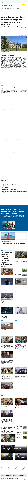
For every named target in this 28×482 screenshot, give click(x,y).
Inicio (1, 467)
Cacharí (14, 0)
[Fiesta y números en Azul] (21, 254)
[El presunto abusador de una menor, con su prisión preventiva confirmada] (7, 339)
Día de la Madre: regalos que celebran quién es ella (19, 427)
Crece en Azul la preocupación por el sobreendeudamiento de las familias (20, 318)
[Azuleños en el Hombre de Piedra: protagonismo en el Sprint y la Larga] (7, 296)
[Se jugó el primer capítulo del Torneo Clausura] (7, 310)
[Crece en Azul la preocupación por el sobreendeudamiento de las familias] (21, 310)
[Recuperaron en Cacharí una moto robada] (21, 281)
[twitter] (25, 0)
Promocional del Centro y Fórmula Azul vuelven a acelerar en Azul (7, 331)
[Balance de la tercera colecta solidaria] (7, 401)
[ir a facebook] (22, 478)
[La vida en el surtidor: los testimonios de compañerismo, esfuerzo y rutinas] (7, 385)
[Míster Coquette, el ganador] (7, 456)
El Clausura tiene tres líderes (19, 437)
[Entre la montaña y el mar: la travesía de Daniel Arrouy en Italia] (14, 236)
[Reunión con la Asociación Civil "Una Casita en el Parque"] (21, 401)
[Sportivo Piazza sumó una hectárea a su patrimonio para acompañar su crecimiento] (14, 225)
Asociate (24, 4)
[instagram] (25, 1)
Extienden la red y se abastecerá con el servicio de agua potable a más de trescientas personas (19, 432)
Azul (11, 0)
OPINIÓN (19, 8)
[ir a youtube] (25, 478)
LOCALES (6, 8)
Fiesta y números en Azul (5, 187)
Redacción (23, 467)
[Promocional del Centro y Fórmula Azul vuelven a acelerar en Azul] (7, 325)
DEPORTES (12, 8)
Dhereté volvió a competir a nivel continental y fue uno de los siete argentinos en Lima (18, 274)
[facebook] (24, 0)
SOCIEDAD (9, 8)
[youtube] (24, 1)
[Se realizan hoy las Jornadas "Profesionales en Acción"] (21, 370)
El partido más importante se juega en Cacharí (9, 189)
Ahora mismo (3, 8)
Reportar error (24, 470)
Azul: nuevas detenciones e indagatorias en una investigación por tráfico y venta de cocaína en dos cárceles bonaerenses (8, 430)
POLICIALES (16, 8)
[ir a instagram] (24, 479)
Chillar (20, 0)
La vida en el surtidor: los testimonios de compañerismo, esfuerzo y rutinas (7, 393)
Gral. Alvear (17, 0)
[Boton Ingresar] (21, 4)
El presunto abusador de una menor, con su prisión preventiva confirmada (7, 346)
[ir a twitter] (24, 478)
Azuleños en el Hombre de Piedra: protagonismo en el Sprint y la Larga (6, 302)
